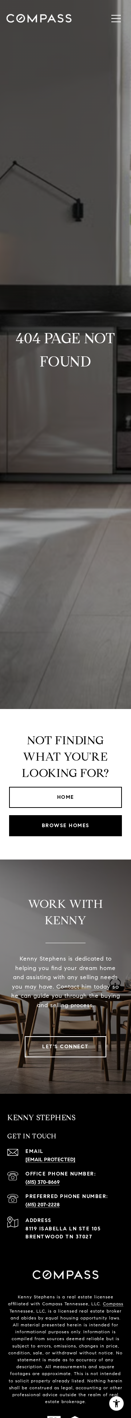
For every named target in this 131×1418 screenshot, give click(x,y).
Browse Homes (66, 825)
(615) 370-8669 (42, 1182)
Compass (113, 1303)
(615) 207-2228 (42, 1205)
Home (65, 797)
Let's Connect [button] (65, 1047)
